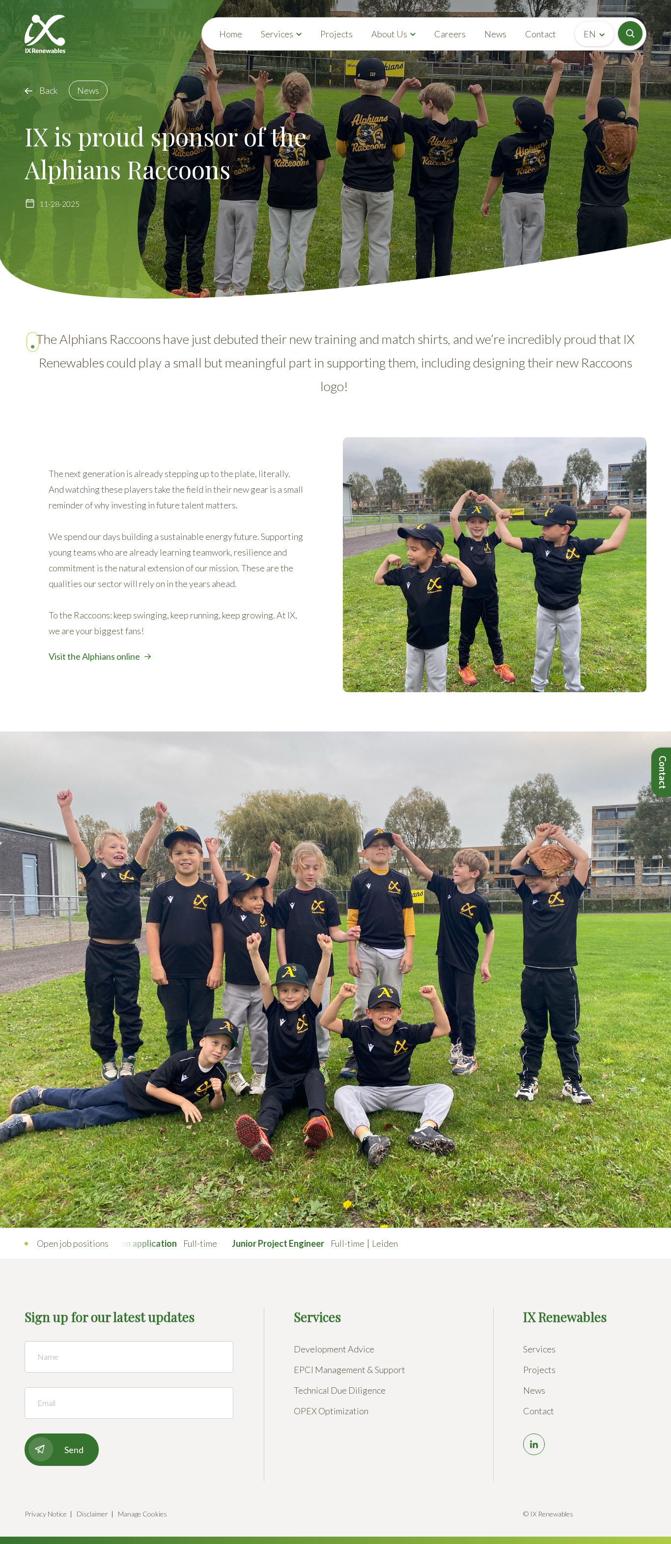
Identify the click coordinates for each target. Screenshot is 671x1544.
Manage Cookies (142, 1514)
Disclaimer (92, 1514)
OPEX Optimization (331, 1410)
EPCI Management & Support (349, 1369)
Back (48, 90)
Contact (540, 33)
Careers (450, 33)
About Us (389, 33)
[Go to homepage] (45, 34)
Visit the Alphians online (94, 656)
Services (277, 33)
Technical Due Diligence (340, 1390)
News (495, 33)
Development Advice (334, 1349)
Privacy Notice (46, 1514)
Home (230, 33)
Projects (336, 33)
